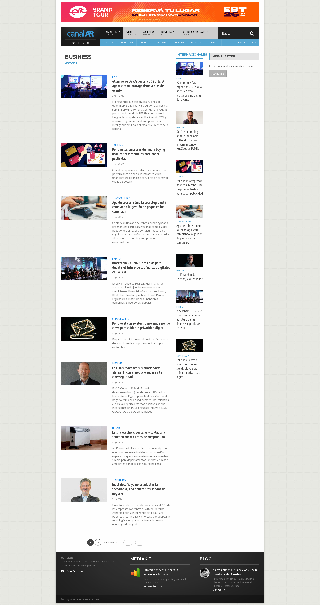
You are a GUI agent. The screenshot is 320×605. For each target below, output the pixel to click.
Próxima (109, 542)
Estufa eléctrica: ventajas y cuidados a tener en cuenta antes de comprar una (138, 434)
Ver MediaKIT (151, 586)
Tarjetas (117, 145)
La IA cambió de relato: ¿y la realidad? (189, 276)
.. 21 (140, 542)
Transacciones (121, 198)
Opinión (214, 42)
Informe (117, 363)
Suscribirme (218, 73)
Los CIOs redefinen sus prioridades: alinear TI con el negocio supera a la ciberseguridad (137, 372)
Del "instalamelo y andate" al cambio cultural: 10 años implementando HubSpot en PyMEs (187, 140)
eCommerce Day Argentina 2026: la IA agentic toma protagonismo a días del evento (138, 86)
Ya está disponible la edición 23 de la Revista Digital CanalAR (235, 572)
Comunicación (120, 319)
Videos (131, 33)
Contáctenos (75, 571)
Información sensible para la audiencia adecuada (161, 572)
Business (144, 42)
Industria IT (127, 42)
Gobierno (161, 42)
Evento (116, 77)
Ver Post (218, 590)
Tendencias (119, 480)
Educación (178, 42)
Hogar (116, 428)
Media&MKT (197, 42)
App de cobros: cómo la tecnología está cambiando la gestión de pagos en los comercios (139, 207)
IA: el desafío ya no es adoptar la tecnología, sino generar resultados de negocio (139, 489)
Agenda (149, 33)
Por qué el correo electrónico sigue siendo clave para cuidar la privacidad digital (141, 325)
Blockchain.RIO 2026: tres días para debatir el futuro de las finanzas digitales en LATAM (141, 267)
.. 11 (128, 542)
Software (109, 42)
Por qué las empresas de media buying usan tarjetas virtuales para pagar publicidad (138, 154)
